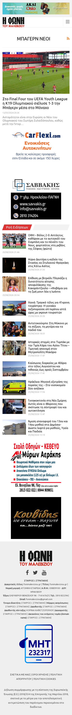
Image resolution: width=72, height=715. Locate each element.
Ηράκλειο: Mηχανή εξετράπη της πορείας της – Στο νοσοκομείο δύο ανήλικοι (48, 385)
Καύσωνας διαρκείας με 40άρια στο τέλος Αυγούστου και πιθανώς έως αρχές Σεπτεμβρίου (48, 366)
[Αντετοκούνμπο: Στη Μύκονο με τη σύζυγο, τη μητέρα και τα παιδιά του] (14, 329)
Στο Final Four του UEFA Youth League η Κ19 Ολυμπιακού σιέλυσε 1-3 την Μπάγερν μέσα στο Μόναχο (35, 103)
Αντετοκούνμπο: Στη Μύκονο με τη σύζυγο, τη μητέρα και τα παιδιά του (48, 326)
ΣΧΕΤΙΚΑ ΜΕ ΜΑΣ (20, 674)
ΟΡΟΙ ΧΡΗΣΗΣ (40, 674)
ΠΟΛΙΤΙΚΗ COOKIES (44, 678)
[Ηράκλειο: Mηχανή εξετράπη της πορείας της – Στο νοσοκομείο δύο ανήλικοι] (14, 387)
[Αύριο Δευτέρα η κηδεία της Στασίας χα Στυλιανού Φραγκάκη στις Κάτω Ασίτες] (14, 265)
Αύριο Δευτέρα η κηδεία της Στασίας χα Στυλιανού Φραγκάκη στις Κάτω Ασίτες (48, 263)
